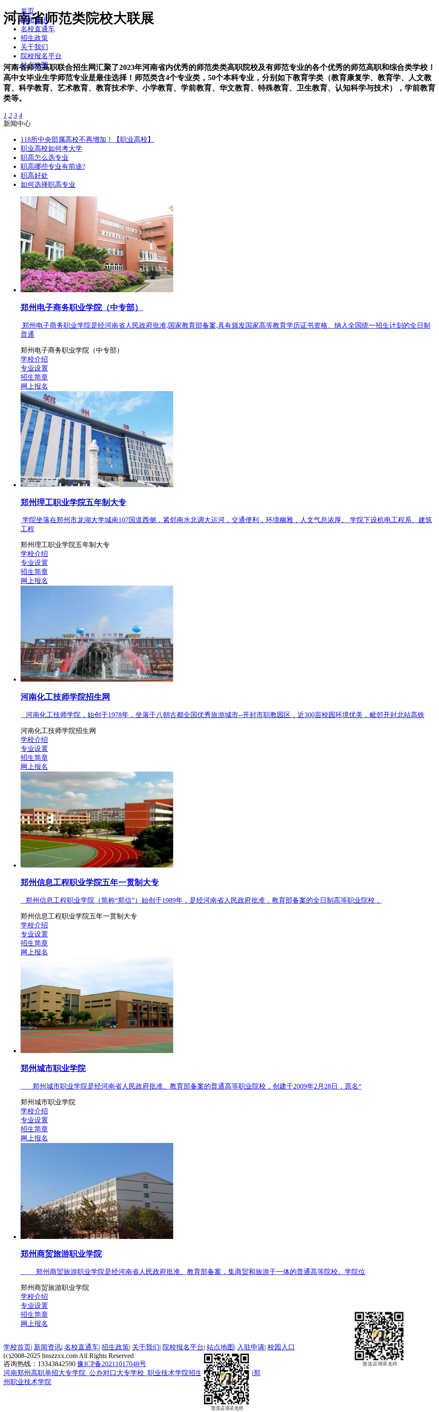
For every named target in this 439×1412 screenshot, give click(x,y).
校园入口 (281, 1347)
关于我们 (34, 47)
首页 (27, 11)
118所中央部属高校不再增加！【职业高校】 (87, 139)
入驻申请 (251, 1347)
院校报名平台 (41, 56)
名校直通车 (38, 29)
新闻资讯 (34, 20)
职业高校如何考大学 (51, 148)
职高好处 (34, 175)
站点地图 (34, 65)
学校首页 (17, 1347)
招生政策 (34, 38)
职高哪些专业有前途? (53, 166)
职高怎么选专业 (45, 157)
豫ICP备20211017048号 (111, 1363)
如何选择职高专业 (48, 184)
